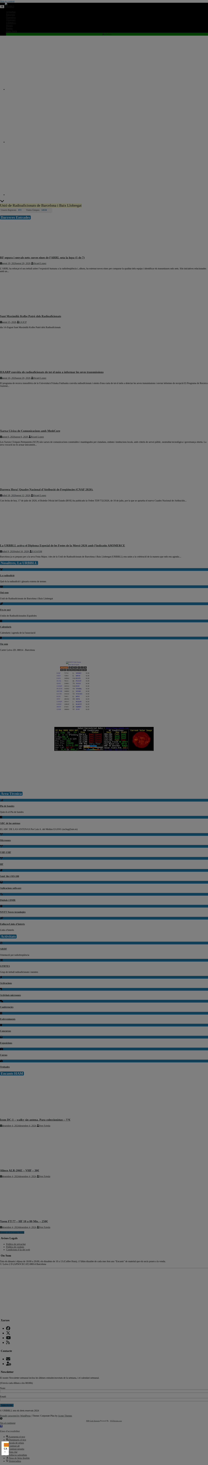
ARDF (3, 949)
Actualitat (10, 12)
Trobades (5, 1067)
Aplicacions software (10, 888)
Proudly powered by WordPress (15, 1415)
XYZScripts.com (116, 1421)
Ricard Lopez (39, 263)
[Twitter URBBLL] (8, 1333)
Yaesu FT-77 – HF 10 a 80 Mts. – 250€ (24, 1221)
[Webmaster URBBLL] (8, 1363)
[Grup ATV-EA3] (104, 784)
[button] (1, 1426)
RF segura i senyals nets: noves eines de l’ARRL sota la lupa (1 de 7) (42, 257)
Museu (9, 25)
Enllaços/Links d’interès (12, 924)
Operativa (11, 17)
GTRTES (5, 966)
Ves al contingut (7, 1423)
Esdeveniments (7, 1019)
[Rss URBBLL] (8, 1342)
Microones (5, 840)
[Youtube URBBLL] (8, 1338)
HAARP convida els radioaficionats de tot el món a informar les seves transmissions (52, 372)
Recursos (10, 14)
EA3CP (23, 322)
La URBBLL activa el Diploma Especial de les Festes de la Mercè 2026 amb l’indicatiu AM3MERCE (62, 545)
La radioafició (7, 575)
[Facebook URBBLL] (8, 1328)
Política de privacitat (16, 1244)
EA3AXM (37, 551)
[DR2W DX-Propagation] (134, 710)
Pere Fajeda (44, 1125)
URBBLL (11, 23)
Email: (3, 1396)
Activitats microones (10, 995)
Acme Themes (65, 1415)
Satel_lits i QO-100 (9, 876)
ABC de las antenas (10, 823)
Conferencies (6, 1007)
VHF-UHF (5, 852)
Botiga (9, 28)
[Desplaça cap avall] (2, 202)
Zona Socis (11, 31)
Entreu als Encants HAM (12, 1232)
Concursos (5, 1031)
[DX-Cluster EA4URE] (134, 669)
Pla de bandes (7, 806)
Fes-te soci (5, 609)
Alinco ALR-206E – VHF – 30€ (19, 1170)
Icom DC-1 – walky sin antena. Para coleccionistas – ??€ (35, 1119)
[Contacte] (8, 1359)
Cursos (3, 1055)
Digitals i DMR (8, 900)
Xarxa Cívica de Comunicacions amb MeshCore (30, 430)
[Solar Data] (104, 750)
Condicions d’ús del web (18, 1249)
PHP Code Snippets (93, 1421)
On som (4, 644)
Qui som (4, 592)
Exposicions (6, 1043)
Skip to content (7, 1)
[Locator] (134, 690)
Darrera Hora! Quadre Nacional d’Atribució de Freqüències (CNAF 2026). (46, 489)
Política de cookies (15, 1247)
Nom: (2, 1388)
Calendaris (5, 627)
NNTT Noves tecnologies (13, 912)
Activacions (6, 983)
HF (1, 864)
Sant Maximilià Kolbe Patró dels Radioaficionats (30, 316)
